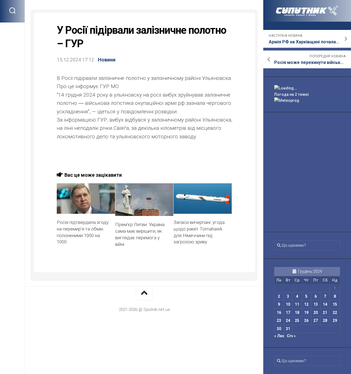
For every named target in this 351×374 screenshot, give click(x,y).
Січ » (291, 336)
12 (306, 304)
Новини (106, 60)
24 (288, 320)
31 (288, 329)
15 (335, 304)
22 (335, 312)
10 (288, 304)
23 (279, 320)
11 (297, 304)
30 (279, 329)
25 (297, 320)
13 (315, 304)
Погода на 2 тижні (291, 94)
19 (306, 312)
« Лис (279, 336)
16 (279, 312)
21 (325, 312)
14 (325, 304)
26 (306, 320)
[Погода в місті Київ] (307, 88)
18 (297, 312)
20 (315, 312)
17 (288, 312)
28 (325, 320)
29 (335, 320)
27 (315, 320)
